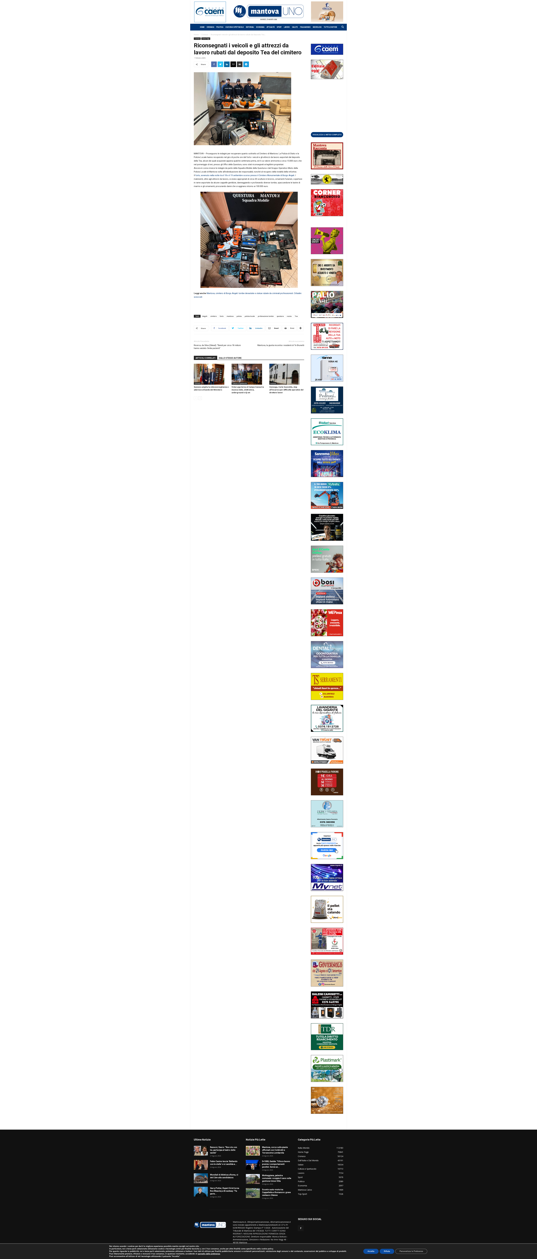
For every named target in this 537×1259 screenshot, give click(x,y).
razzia (289, 316)
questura (280, 316)
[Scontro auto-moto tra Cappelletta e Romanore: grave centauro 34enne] (253, 1193)
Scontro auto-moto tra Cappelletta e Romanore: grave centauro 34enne (276, 1192)
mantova (230, 316)
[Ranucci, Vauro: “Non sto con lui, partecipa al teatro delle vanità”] (201, 1151)
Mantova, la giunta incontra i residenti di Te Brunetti (280, 345)
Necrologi (317, 27)
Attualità (271, 27)
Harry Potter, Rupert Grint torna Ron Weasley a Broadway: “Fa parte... (224, 1191)
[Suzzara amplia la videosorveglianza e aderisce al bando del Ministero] (211, 374)
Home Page (205, 39)
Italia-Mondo (305, 27)
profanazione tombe (266, 316)
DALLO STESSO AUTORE (230, 358)
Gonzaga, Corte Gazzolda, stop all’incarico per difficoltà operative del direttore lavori (286, 390)
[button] (341, 27)
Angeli (204, 316)
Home (202, 27)
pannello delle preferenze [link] (209, 1253)
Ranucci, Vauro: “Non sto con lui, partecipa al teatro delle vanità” (223, 1150)
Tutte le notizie (330, 27)
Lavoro (287, 27)
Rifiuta (387, 1251)
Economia (260, 27)
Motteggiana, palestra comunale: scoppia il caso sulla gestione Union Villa (276, 1178)
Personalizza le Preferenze (411, 1251)
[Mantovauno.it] (268, 11)
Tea (296, 316)
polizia (239, 316)
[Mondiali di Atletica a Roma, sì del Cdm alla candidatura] (201, 1178)
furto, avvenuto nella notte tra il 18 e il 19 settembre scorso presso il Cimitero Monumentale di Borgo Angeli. (245, 175)
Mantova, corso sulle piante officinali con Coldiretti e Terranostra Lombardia (275, 1150)
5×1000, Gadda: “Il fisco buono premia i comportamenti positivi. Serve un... (276, 1164)
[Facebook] (300, 1228)
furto (222, 316)
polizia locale (250, 316)
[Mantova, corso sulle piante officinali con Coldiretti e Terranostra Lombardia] (253, 1151)
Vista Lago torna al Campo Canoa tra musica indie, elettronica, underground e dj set (248, 390)
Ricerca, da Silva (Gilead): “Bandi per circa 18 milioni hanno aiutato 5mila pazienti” (217, 346)
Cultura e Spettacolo (234, 27)
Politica (219, 27)
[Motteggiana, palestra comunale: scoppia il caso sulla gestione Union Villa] (253, 1179)
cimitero (213, 316)
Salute (295, 27)
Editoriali (250, 27)
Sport (279, 27)
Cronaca (210, 27)
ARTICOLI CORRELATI (205, 358)
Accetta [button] (371, 1251)
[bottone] (327, 134)
